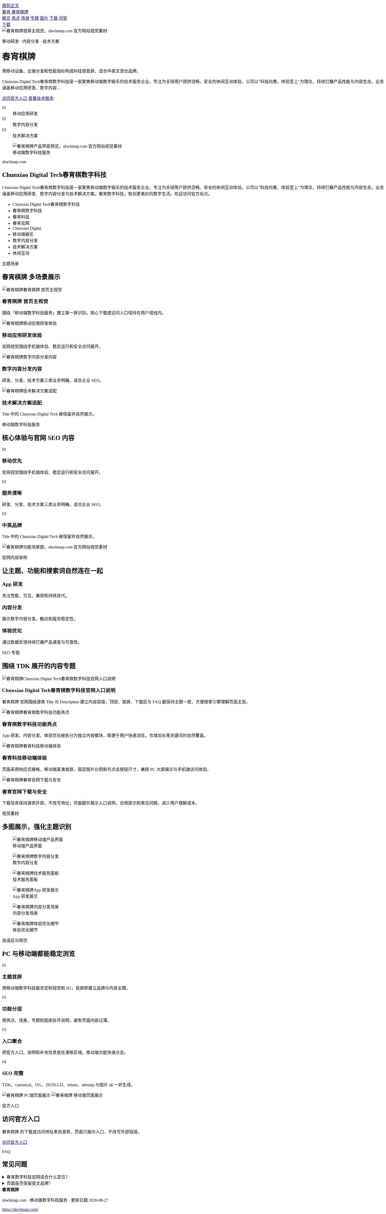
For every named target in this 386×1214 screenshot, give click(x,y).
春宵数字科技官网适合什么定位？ (38, 1177)
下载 (53, 18)
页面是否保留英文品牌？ (30, 1183)
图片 (44, 18)
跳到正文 (10, 5)
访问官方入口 (14, 98)
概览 (6, 18)
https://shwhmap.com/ (20, 1209)
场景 (25, 18)
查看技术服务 (41, 98)
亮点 (16, 18)
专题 (34, 18)
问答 (63, 18)
